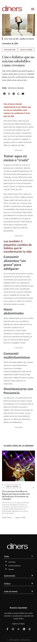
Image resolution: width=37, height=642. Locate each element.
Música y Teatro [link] (11, 486)
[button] (4, 93)
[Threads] (29, 629)
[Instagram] (13, 629)
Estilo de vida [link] (9, 49)
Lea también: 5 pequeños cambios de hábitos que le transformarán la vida (18, 246)
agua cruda (8, 200)
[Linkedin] (24, 629)
